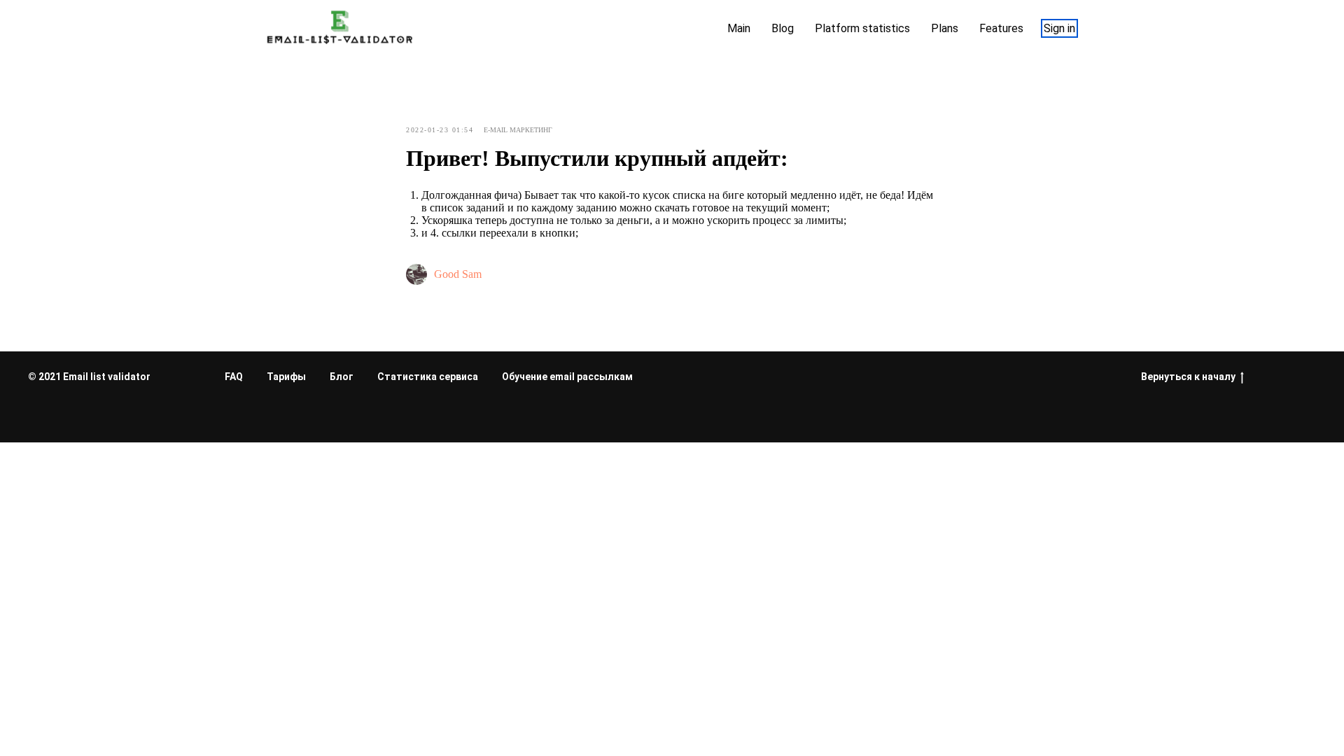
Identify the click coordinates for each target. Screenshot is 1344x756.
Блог (342, 376)
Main (738, 28)
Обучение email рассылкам (567, 376)
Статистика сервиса (427, 376)
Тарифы (286, 376)
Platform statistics (862, 28)
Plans (944, 28)
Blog (782, 28)
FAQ (234, 376)
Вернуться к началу (1188, 376)
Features (1001, 28)
